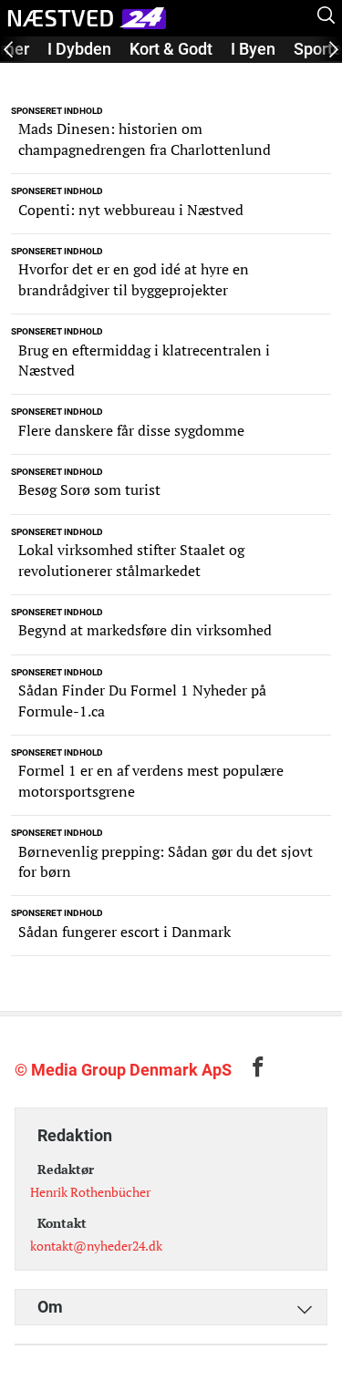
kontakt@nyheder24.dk (96, 1245)
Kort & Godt (171, 48)
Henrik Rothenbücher (90, 1191)
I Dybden (79, 48)
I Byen (253, 48)
